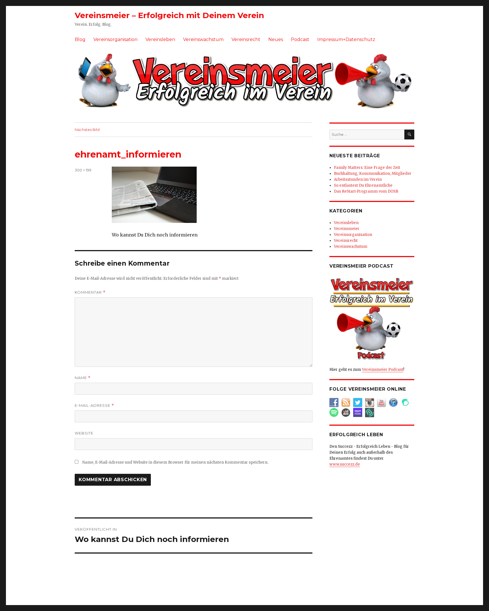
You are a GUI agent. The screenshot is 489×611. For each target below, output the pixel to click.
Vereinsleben (160, 39)
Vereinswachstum (203, 39)
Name (83, 377)
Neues (275, 39)
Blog (80, 39)
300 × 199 (83, 170)
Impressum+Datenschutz (346, 39)
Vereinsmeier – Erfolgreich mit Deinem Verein (169, 15)
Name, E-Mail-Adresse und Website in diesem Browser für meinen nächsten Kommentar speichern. (175, 462)
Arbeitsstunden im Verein (358, 179)
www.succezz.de (344, 464)
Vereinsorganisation (115, 39)
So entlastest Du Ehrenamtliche (363, 185)
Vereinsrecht (245, 39)
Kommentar (90, 292)
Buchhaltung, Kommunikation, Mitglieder (372, 173)
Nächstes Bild (87, 129)
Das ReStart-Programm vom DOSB (366, 191)
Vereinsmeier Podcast (382, 369)
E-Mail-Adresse (94, 405)
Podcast (300, 39)
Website (84, 433)
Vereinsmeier (346, 228)
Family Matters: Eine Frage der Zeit (367, 167)
